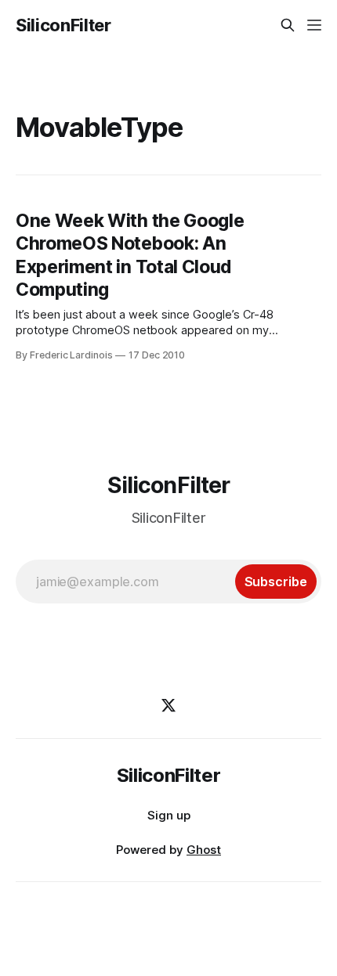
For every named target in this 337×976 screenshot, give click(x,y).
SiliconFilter (63, 25)
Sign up (168, 815)
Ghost (204, 849)
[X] (168, 705)
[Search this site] (287, 25)
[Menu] (314, 25)
